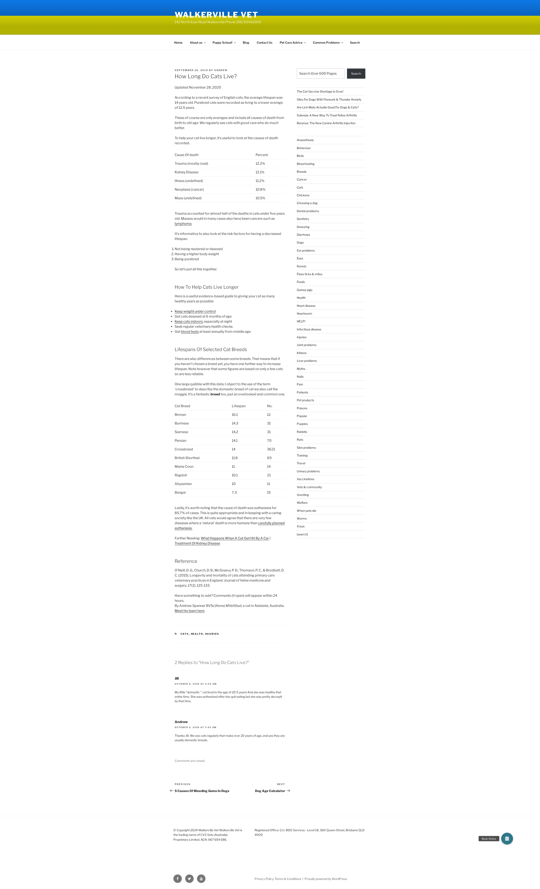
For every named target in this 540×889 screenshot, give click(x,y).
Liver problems (307, 360)
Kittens (301, 353)
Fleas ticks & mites (309, 274)
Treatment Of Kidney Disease (197, 543)
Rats (300, 439)
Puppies (302, 424)
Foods (301, 282)
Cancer (302, 179)
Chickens (303, 195)
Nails (300, 376)
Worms (302, 518)
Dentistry (303, 219)
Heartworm (304, 313)
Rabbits (302, 432)
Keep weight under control (195, 311)
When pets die (306, 510)
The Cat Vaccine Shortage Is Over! (320, 91)
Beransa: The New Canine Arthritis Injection (326, 123)
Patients (302, 392)
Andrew (221, 70)
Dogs (300, 242)
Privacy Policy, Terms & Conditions (278, 879)
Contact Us (264, 42)
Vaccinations (305, 479)
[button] (507, 839)
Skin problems (306, 447)
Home (178, 42)
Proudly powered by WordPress (326, 879)
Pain (300, 384)
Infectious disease (309, 329)
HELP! (301, 321)
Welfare (302, 502)
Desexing (303, 227)
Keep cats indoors (189, 321)
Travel (301, 463)
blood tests (190, 332)
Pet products (305, 400)
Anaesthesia (305, 140)
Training (302, 455)
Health (197, 633)
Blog (246, 42)
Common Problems (326, 42)
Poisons (302, 408)
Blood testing (306, 164)
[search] (302, 534)
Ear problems (306, 250)
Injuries (212, 633)
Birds (300, 156)
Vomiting (303, 495)
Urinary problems (308, 471)
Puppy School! (222, 42)
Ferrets (301, 266)
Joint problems (306, 345)
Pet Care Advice (291, 42)
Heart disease (306, 305)
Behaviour (304, 148)
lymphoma (183, 224)
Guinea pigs (304, 290)
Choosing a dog (307, 203)
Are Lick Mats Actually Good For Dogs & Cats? (328, 107)
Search (355, 42)
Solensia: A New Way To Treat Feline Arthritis (327, 115)
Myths (301, 368)
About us (196, 42)
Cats (185, 633)
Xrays (301, 526)
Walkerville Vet (216, 14)
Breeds (301, 171)
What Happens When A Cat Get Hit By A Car (235, 538)
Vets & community (309, 487)
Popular (302, 416)
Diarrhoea (303, 234)
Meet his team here (189, 611)
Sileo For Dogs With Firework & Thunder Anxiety (329, 99)
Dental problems (308, 211)
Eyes (300, 258)
